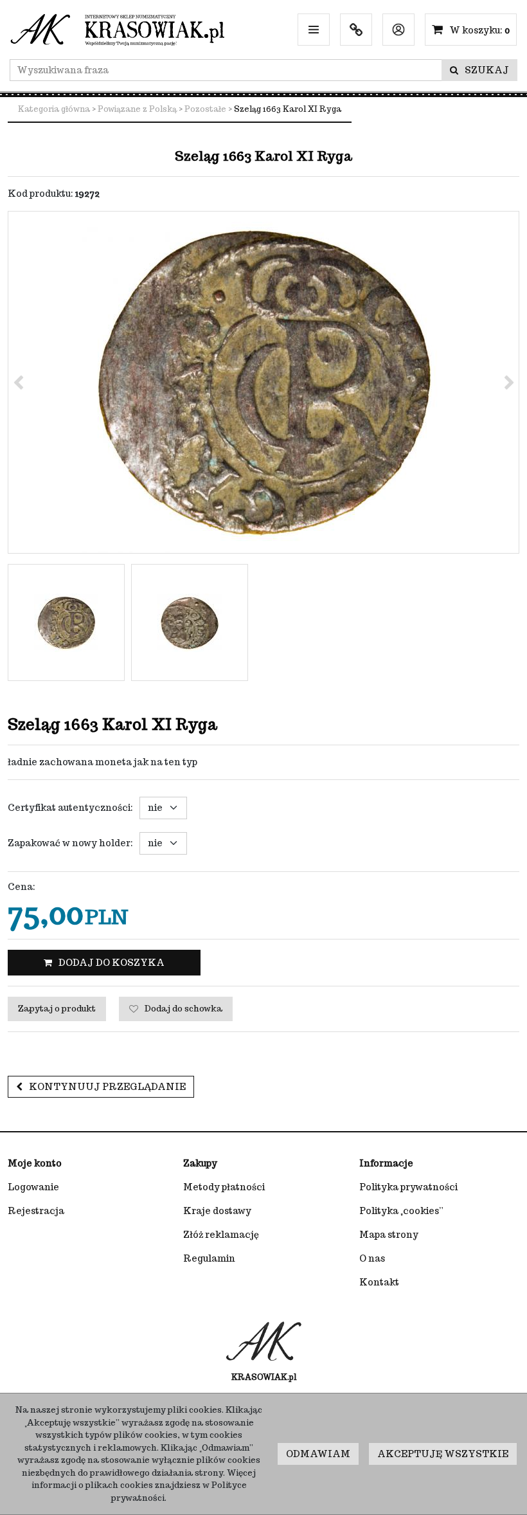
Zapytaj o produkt (57, 1008)
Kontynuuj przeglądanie (107, 1087)
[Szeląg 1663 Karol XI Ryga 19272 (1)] (263, 382)
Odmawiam (318, 1454)
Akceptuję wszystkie (442, 1454)
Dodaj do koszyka (111, 962)
